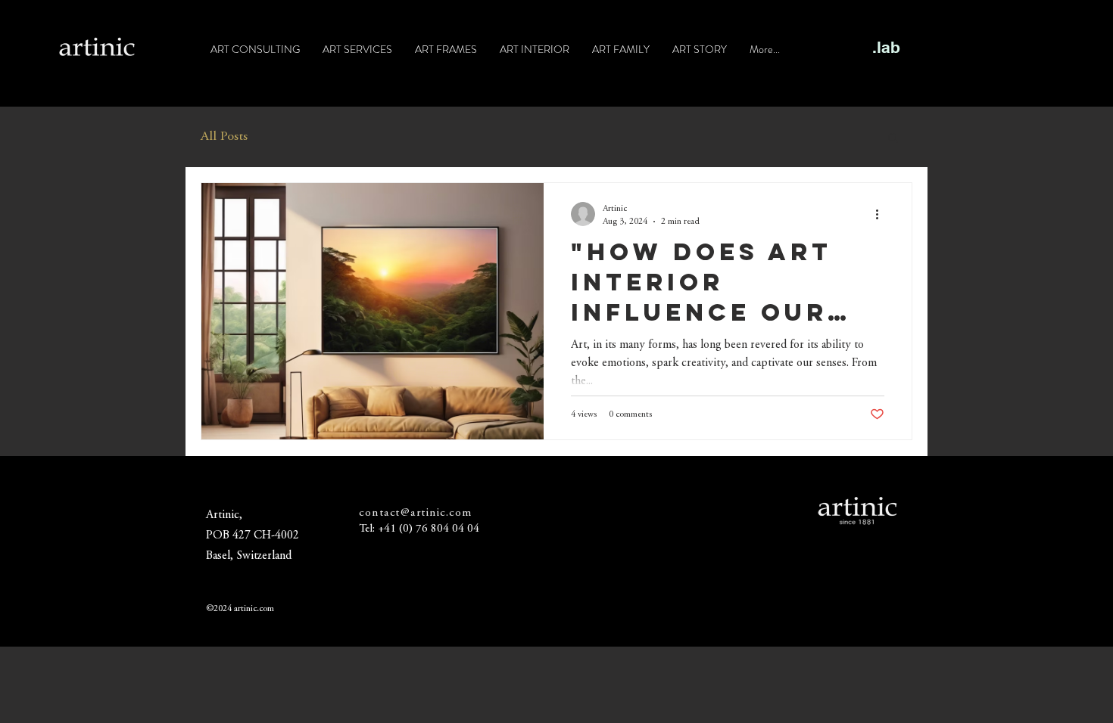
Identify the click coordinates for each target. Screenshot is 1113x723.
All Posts (224, 137)
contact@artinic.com (415, 513)
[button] (893, 139)
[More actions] (882, 214)
